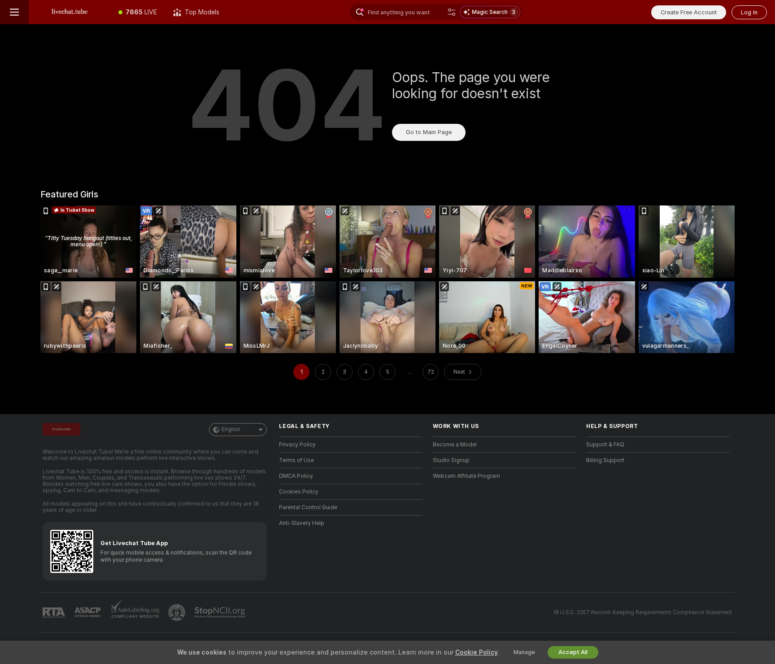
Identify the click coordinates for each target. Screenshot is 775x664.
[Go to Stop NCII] (220, 612)
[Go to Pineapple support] (177, 612)
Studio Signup (451, 460)
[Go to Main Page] (69, 12)
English (231, 429)
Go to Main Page (429, 132)
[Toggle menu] (14, 12)
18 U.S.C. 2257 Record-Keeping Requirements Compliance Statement (642, 612)
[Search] (451, 12)
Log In (749, 12)
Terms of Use (296, 460)
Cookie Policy (476, 652)
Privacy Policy (297, 444)
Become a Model (455, 444)
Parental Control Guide (308, 507)
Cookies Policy (298, 492)
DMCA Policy (296, 476)
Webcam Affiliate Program (466, 476)
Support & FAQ (605, 444)
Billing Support (605, 460)
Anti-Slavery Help (301, 523)
